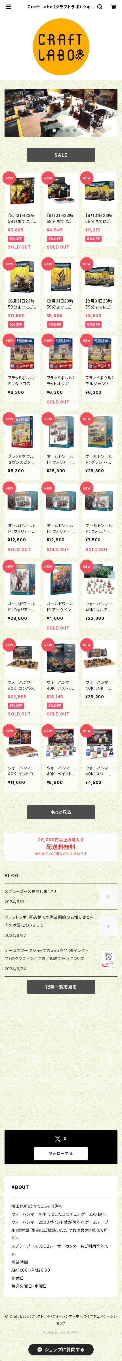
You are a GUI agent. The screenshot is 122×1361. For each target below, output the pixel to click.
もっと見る (61, 812)
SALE (60, 155)
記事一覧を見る (61, 987)
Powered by (55, 1332)
